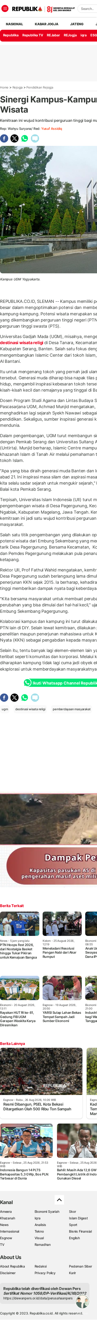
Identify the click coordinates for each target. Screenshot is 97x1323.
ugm (5, 709)
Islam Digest (78, 1218)
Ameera (6, 1211)
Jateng (77, 24)
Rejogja (17, 87)
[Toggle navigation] (5, 8)
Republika (11, 35)
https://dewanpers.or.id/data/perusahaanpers (38, 1298)
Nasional (14, 24)
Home (4, 87)
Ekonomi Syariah (47, 1211)
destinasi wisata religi (22, 342)
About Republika (12, 1266)
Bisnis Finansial (80, 1231)
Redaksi (41, 1266)
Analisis (40, 1225)
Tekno (39, 1231)
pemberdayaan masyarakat (71, 709)
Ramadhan (43, 1245)
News (4, 1225)
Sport (73, 1225)
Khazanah (7, 1218)
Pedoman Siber (80, 1266)
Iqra (37, 1218)
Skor (72, 1211)
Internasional (9, 1231)
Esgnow (6, 1238)
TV (2, 1245)
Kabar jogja (46, 24)
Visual (39, 1238)
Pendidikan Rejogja (39, 87)
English (74, 1238)
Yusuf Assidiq (51, 129)
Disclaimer (8, 1273)
